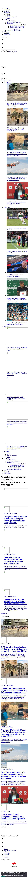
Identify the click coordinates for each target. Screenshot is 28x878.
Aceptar (3, 876)
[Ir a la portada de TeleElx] (10, 58)
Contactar (6, 857)
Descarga (6, 79)
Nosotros (6, 849)
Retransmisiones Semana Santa (17, 27)
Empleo (8, 15)
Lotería (8, 18)
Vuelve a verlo (10, 23)
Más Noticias (4, 613)
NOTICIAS (6, 8)
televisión (11, 51)
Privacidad (6, 854)
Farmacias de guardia (12, 16)
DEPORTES (7, 10)
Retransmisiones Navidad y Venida (18, 25)
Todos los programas (14, 29)
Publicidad (6, 33)
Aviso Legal (6, 853)
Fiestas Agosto (7, 34)
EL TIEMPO (7, 12)
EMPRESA (6, 11)
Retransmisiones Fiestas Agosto (17, 26)
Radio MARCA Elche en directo (14, 22)
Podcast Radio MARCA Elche (14, 30)
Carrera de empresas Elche (10, 850)
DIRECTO (6, 19)
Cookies (5, 855)
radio (15, 51)
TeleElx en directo (11, 20)
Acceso (5, 851)
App (5, 31)
